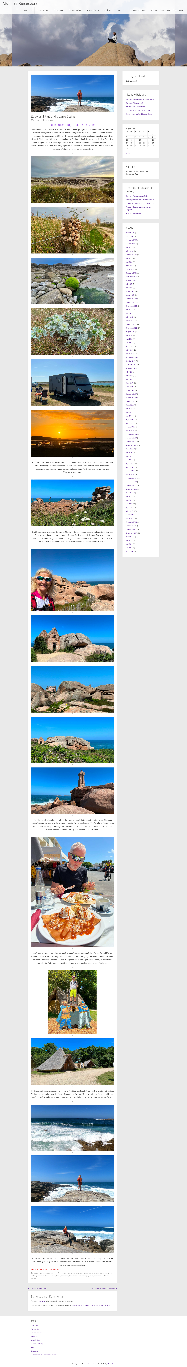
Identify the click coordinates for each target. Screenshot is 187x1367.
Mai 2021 (129, 342)
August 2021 (130, 331)
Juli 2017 (129, 496)
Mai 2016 (129, 548)
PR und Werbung (138, 10)
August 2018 (130, 449)
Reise (47, 1276)
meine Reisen (42, 10)
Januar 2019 (130, 430)
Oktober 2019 (130, 401)
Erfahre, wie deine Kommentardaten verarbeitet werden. (91, 1305)
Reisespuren (64, 1276)
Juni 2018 (129, 456)
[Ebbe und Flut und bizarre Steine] (72, 111)
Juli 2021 (129, 335)
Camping (86, 1273)
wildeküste (97, 1276)
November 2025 (131, 240)
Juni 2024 (129, 262)
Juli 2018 (129, 452)
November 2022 (131, 298)
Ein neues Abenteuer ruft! (134, 103)
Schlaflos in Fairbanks (133, 213)
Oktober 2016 (130, 529)
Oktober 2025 (130, 244)
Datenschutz (35, 1325)
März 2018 (129, 467)
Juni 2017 (129, 500)
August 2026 (130, 233)
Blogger (73, 1273)
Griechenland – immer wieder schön (138, 110)
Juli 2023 (129, 284)
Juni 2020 (129, 375)
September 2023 (131, 276)
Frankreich (42, 1273)
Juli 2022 (129, 309)
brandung (79, 1273)
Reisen (58, 1276)
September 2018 (131, 445)
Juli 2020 (129, 372)
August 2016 (130, 537)
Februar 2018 (130, 471)
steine (91, 1276)
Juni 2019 (129, 412)
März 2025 (129, 251)
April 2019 (129, 419)
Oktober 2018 (130, 441)
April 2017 (129, 507)
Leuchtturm (107, 1273)
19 (135, 143)
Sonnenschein (73, 1276)
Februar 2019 (130, 427)
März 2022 (129, 317)
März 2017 (129, 511)
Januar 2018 (130, 474)
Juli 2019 (129, 408)
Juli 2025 (129, 247)
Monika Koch (49, 120)
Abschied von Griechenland (135, 106)
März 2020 (129, 386)
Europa (36, 1273)
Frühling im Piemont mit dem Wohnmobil (140, 99)
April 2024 (129, 265)
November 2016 (131, 526)
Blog (68, 1273)
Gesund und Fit (75, 10)
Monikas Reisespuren (21, 3)
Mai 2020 (129, 379)
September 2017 (131, 489)
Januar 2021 (130, 353)
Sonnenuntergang (83, 1276)
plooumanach (40, 1276)
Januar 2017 (130, 518)
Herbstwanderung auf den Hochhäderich (140, 203)
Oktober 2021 (130, 324)
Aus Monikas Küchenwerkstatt (99, 10)
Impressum (34, 1336)
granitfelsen (95, 1273)
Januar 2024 (130, 269)
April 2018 (129, 463)
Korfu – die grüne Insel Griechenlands (139, 114)
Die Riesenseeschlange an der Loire (104, 1288)
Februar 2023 (130, 291)
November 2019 (131, 397)
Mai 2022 (129, 313)
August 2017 (130, 493)
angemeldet (42, 1301)
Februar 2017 (130, 515)
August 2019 (130, 405)
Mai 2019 (129, 416)
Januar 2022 (130, 320)
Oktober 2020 (130, 361)
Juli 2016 (129, 540)
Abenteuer (63, 1273)
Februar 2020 (130, 390)
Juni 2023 (129, 287)
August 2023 (130, 280)
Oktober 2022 (130, 302)
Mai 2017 (129, 504)
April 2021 (129, 346)
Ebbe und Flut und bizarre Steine (53, 116)
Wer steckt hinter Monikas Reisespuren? (167, 10)
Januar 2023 (130, 295)
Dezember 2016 (131, 522)
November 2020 (131, 357)
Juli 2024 (129, 258)
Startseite (27, 10)
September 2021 (131, 328)
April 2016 (129, 551)
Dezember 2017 (131, 478)
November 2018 (131, 438)
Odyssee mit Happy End (37, 1288)
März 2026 (129, 236)
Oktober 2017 (130, 485)
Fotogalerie (58, 10)
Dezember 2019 (131, 394)
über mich (122, 10)
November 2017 (131, 482)
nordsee (33, 1276)
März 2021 (129, 350)
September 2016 (131, 533)
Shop (32, 1347)
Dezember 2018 (131, 434)
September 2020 (131, 364)
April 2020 (129, 383)
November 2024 (131, 254)
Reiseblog (52, 1276)
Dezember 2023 (131, 273)
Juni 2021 (129, 339)
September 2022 (131, 306)
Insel (101, 1273)
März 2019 (129, 423)
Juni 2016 (129, 544)
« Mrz (128, 153)
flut (90, 1273)
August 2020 (130, 368)
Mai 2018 (129, 460)
